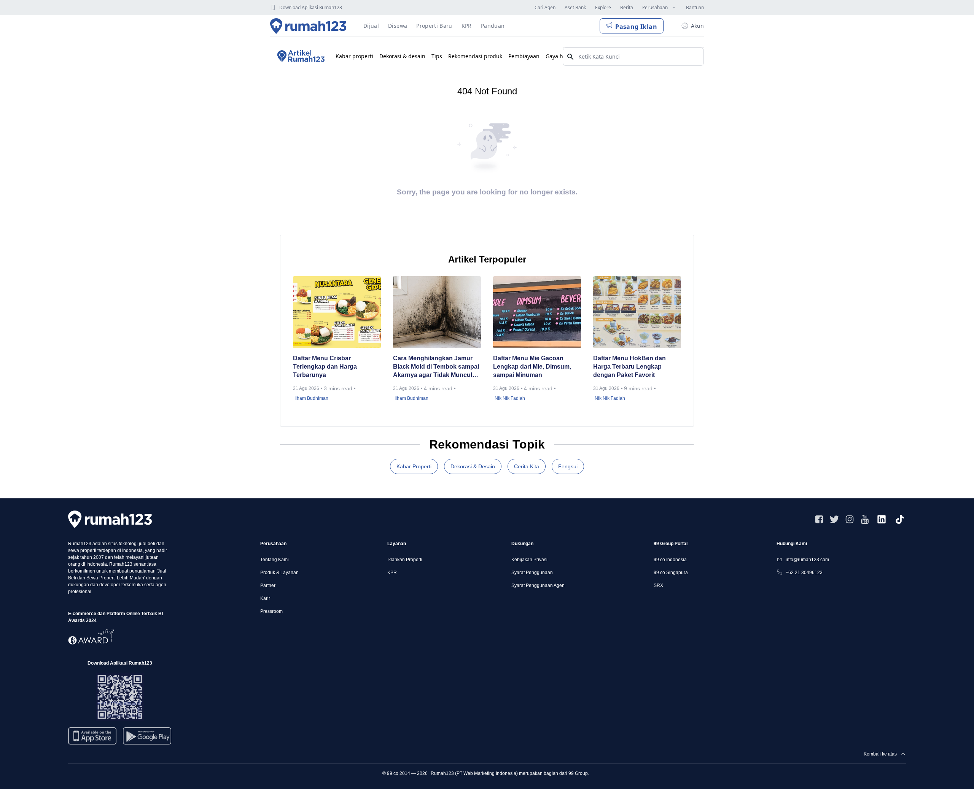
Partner (267, 585)
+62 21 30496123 (804, 572)
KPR (392, 572)
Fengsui (568, 466)
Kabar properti (354, 56)
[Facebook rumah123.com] (819, 519)
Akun (697, 25)
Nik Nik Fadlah (510, 398)
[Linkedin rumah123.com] (881, 519)
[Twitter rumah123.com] (834, 519)
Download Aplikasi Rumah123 (310, 7)
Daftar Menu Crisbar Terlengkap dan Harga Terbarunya (325, 366)
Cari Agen (545, 7)
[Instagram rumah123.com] (849, 519)
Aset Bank (575, 7)
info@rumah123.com (807, 559)
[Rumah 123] (308, 26)
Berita (626, 7)
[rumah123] (110, 519)
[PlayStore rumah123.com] (147, 739)
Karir (265, 598)
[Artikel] (299, 56)
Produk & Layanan (279, 572)
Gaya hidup (560, 56)
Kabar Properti (413, 466)
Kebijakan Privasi (529, 559)
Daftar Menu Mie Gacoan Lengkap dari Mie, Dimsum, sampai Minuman (532, 366)
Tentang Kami (274, 559)
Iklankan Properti (404, 559)
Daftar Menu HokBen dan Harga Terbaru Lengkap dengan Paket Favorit (629, 366)
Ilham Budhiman (311, 398)
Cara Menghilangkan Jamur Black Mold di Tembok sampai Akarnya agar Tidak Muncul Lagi (436, 367)
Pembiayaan (524, 56)
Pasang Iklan (636, 26)
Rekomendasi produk (475, 56)
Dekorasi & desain (402, 56)
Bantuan (695, 7)
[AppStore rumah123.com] (92, 735)
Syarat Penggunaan (532, 572)
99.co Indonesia (670, 559)
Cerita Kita (526, 466)
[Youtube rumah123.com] (864, 519)
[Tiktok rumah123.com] (900, 519)
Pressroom (271, 611)
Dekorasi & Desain (472, 466)
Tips (436, 56)
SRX (658, 585)
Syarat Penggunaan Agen (538, 585)
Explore (603, 7)
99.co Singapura (671, 572)
